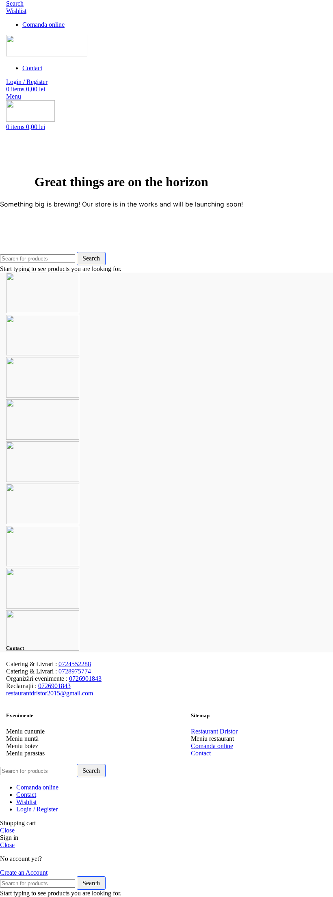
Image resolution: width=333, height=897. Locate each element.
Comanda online (212, 745)
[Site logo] (46, 54)
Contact (201, 753)
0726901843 (85, 678)
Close (7, 830)
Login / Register (37, 809)
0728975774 (74, 671)
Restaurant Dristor (214, 731)
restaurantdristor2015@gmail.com (49, 693)
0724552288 (74, 663)
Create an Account (24, 872)
